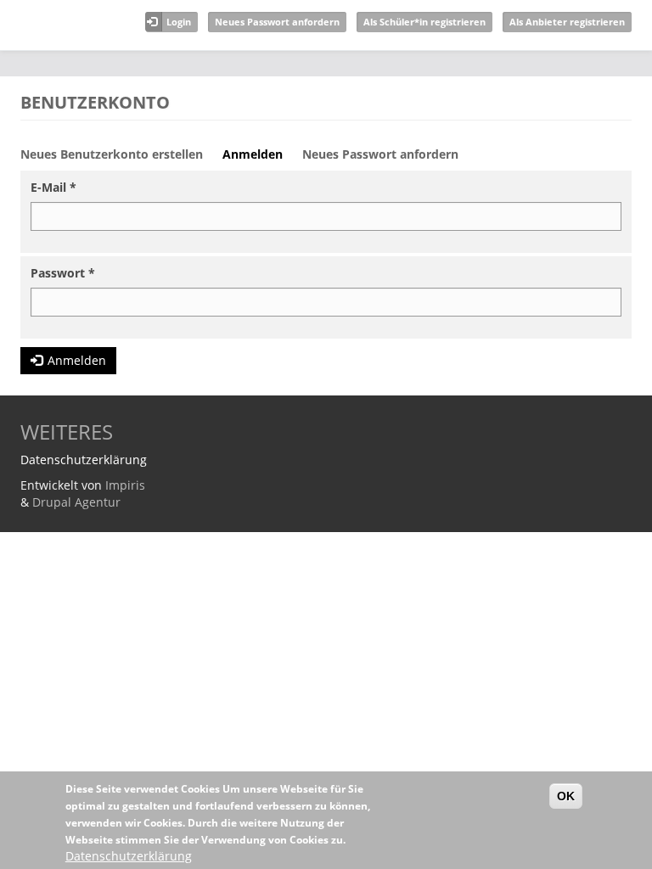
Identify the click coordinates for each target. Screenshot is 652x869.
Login (178, 21)
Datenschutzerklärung (128, 856)
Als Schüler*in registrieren (424, 21)
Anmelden (258, 158)
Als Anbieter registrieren (567, 21)
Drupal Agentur (76, 502)
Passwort (63, 273)
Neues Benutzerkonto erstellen (111, 154)
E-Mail (53, 187)
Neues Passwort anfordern (277, 21)
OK (566, 796)
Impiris (125, 485)
